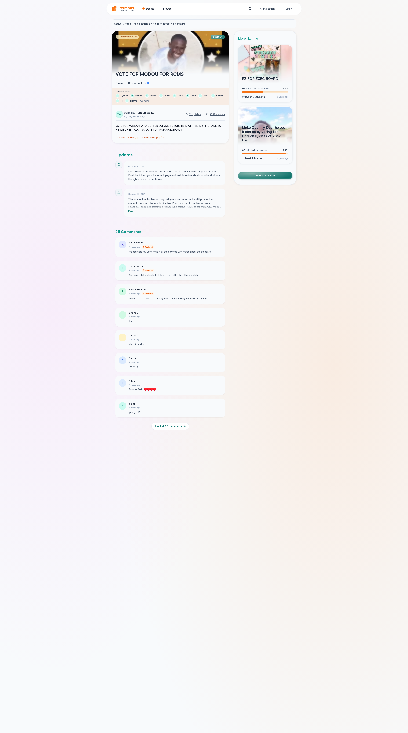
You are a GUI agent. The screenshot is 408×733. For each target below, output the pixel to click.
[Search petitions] (250, 9)
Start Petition (267, 8)
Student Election (125, 137)
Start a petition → (265, 175)
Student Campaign (148, 137)
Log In (289, 8)
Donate (150, 8)
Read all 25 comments (170, 426)
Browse (167, 8)
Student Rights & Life (127, 37)
